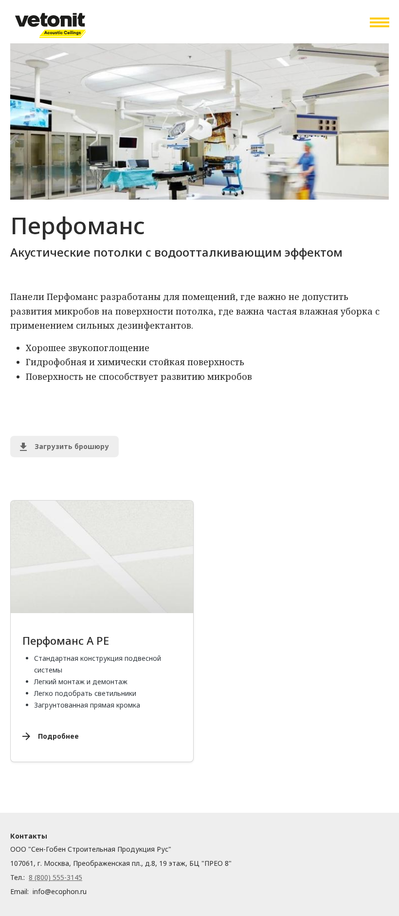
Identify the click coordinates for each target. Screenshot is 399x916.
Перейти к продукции (113, 543)
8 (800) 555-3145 (55, 877)
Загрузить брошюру (72, 446)
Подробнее (58, 736)
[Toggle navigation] (379, 22)
